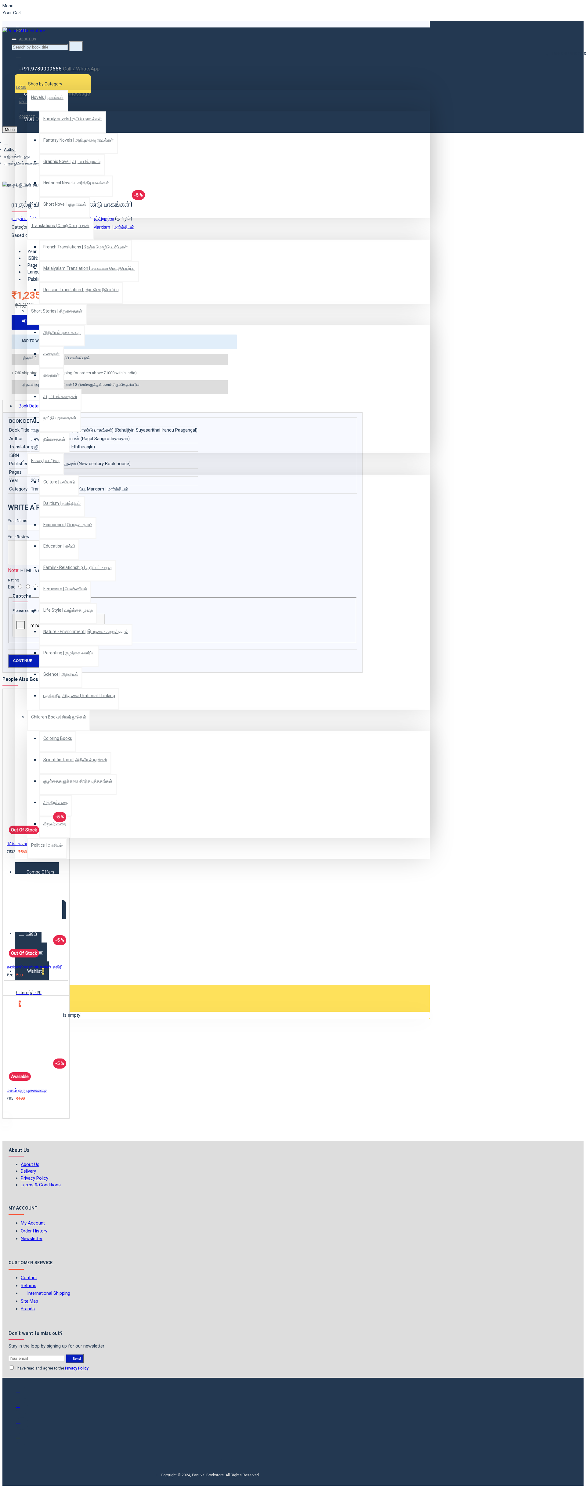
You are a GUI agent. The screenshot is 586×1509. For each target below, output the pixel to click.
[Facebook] (22, 1393)
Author (10, 149)
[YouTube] (22, 1439)
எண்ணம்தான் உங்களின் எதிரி (35, 967)
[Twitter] (22, 1408)
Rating (13, 580)
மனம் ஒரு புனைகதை (27, 1090)
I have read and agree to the (52, 1368)
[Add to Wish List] (11, 864)
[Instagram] (22, 1423)
